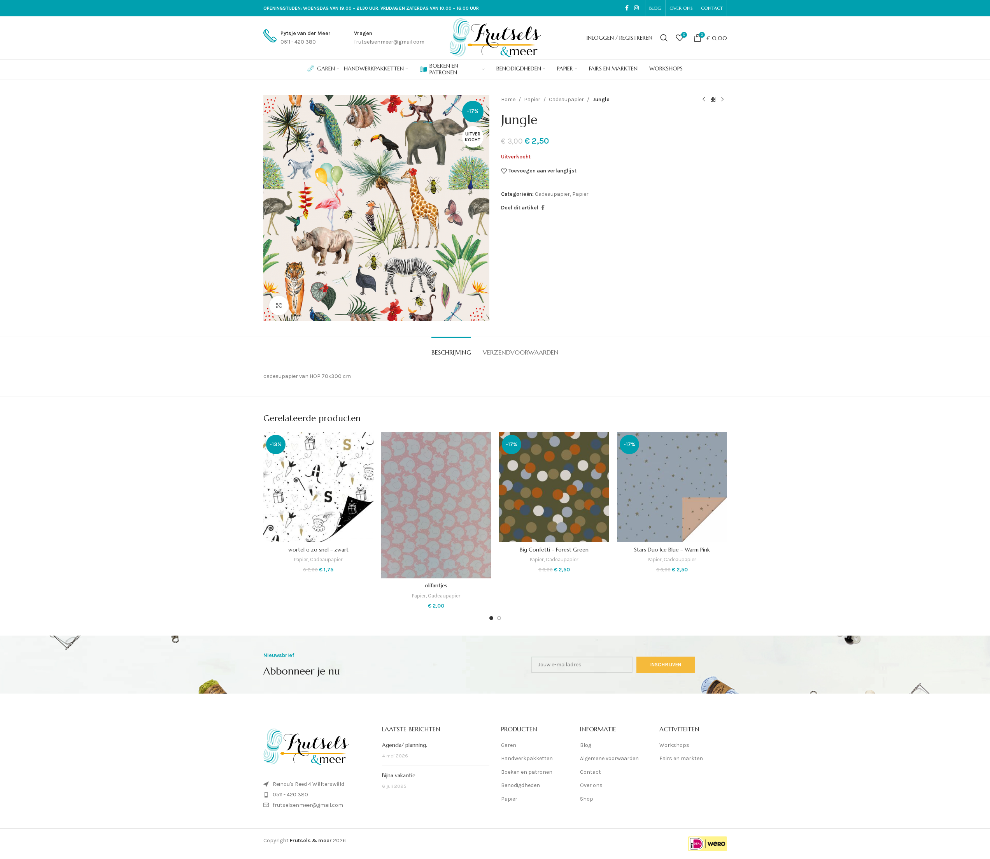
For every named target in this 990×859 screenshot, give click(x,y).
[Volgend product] (722, 99)
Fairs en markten (681, 758)
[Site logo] (495, 37)
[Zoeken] (664, 38)
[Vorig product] (703, 99)
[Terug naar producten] (713, 99)
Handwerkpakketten (527, 758)
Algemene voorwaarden (609, 758)
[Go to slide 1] (491, 618)
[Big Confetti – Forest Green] (554, 487)
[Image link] (306, 746)
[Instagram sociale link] (636, 8)
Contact (590, 772)
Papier (532, 99)
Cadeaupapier (566, 99)
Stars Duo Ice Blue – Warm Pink (672, 549)
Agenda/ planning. (404, 744)
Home (508, 99)
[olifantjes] (436, 505)
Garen (508, 745)
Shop (586, 799)
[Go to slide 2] (499, 618)
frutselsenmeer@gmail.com (308, 805)
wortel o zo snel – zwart (318, 549)
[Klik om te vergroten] (279, 305)
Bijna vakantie (398, 775)
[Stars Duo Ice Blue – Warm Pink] (672, 487)
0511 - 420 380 (290, 794)
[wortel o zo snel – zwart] (318, 487)
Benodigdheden (520, 785)
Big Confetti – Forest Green (554, 549)
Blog (585, 745)
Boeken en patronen (526, 772)
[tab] (451, 348)
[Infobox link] (297, 38)
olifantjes (436, 585)
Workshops (674, 745)
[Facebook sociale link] (627, 8)
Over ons (591, 785)
